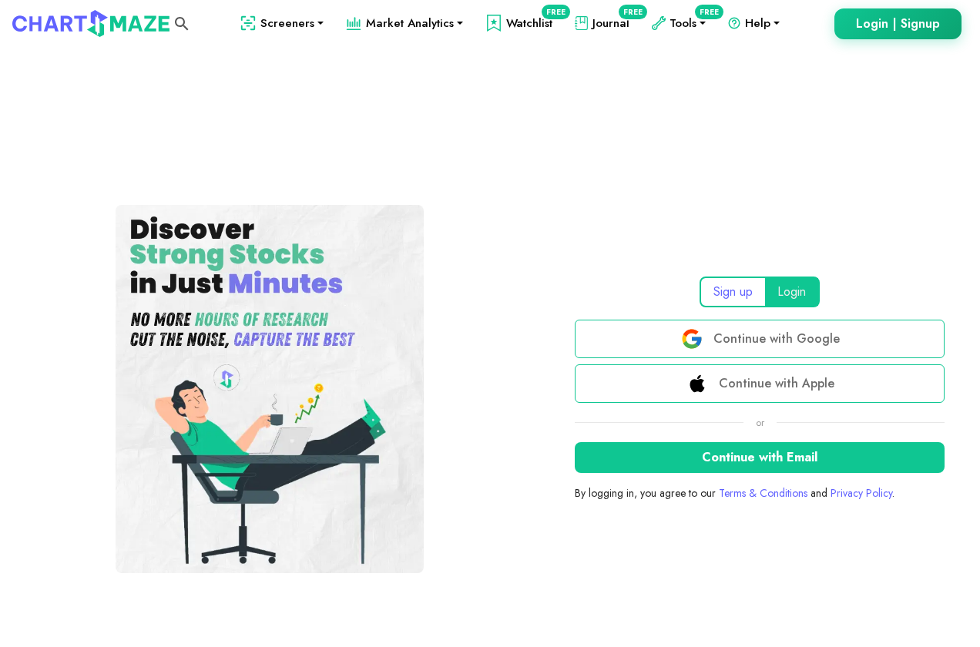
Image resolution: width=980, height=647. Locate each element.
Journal (614, 23)
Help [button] (757, 23)
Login (791, 291)
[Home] (90, 23)
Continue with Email (759, 457)
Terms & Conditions (763, 493)
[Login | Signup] (898, 23)
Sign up (733, 291)
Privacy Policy (861, 493)
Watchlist (532, 23)
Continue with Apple (776, 383)
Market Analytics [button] (410, 23)
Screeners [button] (287, 23)
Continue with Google (776, 338)
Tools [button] (691, 23)
